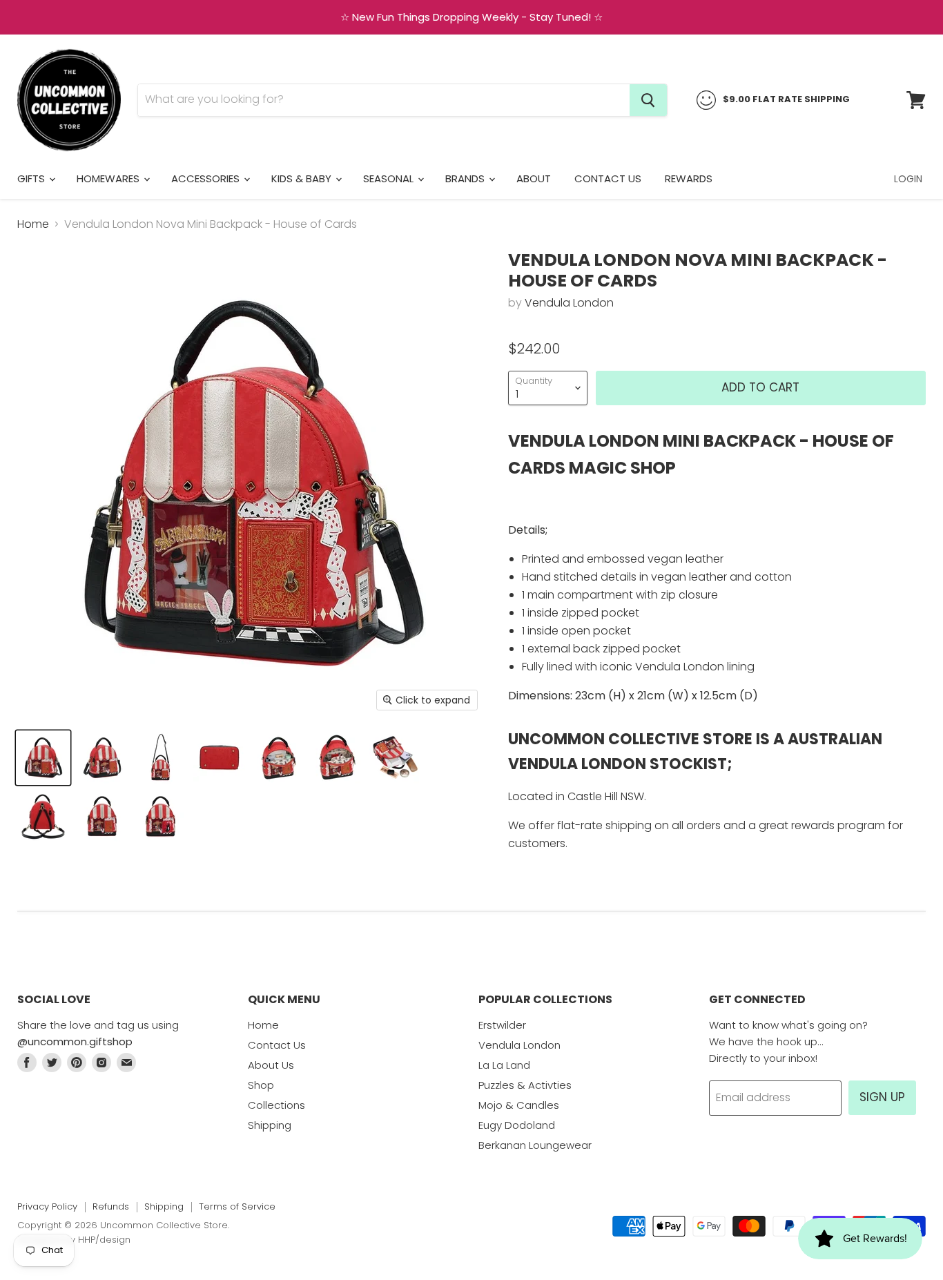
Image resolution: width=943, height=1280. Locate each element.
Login (908, 179)
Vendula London (569, 303)
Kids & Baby (302, 178)
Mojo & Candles (518, 1105)
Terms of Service (237, 1206)
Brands (466, 178)
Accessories (206, 178)
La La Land (504, 1065)
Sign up (882, 1097)
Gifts (32, 178)
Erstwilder (502, 1025)
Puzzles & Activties (525, 1085)
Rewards (688, 178)
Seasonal (389, 178)
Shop (261, 1085)
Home (33, 224)
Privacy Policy (47, 1206)
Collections (276, 1105)
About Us (271, 1065)
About (533, 178)
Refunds (111, 1206)
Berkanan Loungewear (535, 1145)
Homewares (109, 178)
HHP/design (104, 1239)
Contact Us (607, 178)
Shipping (269, 1125)
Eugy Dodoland (516, 1125)
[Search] (648, 100)
